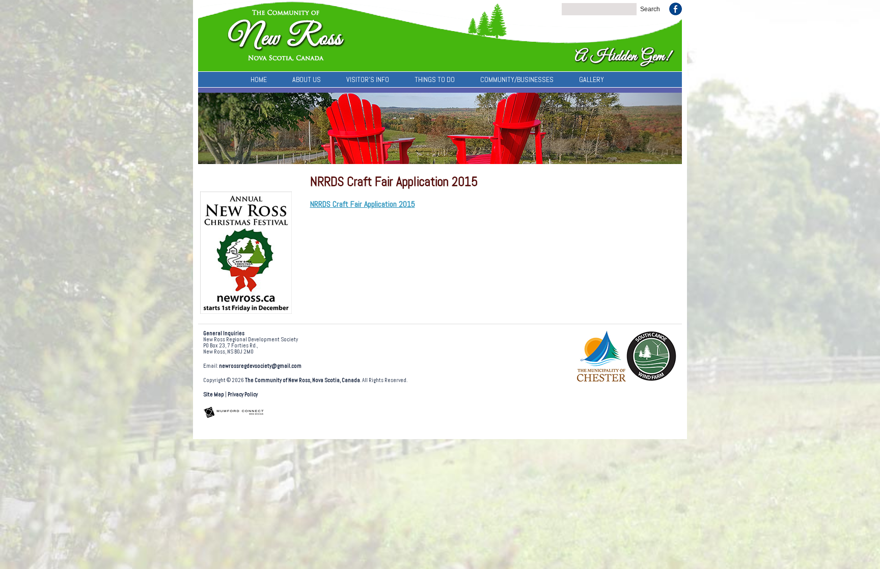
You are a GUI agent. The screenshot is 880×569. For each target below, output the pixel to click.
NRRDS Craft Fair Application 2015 (362, 204)
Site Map (213, 394)
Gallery (591, 79)
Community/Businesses (517, 79)
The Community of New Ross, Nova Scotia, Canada (302, 380)
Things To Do (435, 79)
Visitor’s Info (367, 79)
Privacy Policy (243, 394)
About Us (306, 79)
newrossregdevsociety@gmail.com (260, 366)
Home (259, 79)
